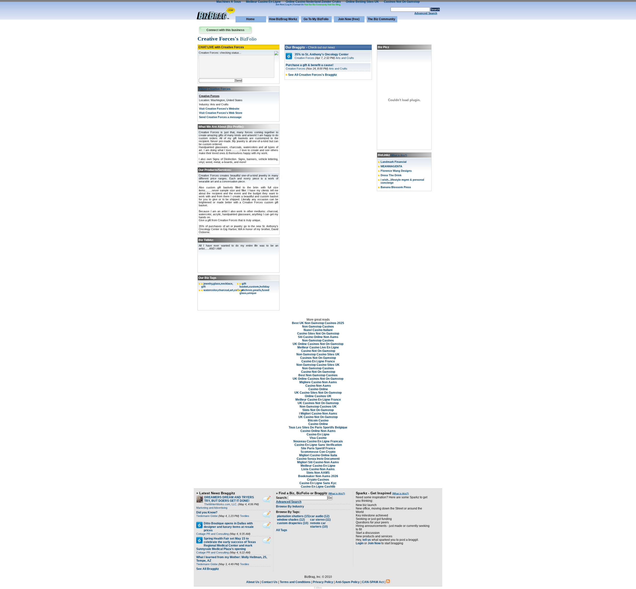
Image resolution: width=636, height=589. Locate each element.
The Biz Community (381, 19)
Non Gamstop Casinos (318, 326)
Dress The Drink (391, 175)
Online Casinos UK (318, 396)
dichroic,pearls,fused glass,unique (254, 291)
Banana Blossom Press (396, 187)
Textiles (244, 515)
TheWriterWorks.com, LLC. (220, 504)
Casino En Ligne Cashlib (318, 486)
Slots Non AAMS (318, 472)
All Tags (281, 530)
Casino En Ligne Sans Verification (318, 445)
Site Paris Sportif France (318, 448)
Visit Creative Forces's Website (219, 108)
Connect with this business (225, 30)
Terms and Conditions (295, 582)
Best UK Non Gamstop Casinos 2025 (318, 323)
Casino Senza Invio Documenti (318, 459)
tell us (366, 540)
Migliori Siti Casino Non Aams (318, 462)
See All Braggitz (207, 569)
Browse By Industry (290, 506)
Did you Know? (206, 512)
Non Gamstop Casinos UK (318, 406)
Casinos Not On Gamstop (318, 358)
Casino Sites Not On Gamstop (318, 333)
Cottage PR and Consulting (212, 533)
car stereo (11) (320, 519)
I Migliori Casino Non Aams (318, 413)
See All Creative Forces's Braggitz (312, 75)
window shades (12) (291, 519)
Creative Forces (209, 95)
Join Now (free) (348, 19)
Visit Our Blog (333, 4)
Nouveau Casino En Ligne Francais (318, 441)
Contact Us (298, 4)
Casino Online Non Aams (318, 431)
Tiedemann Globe (207, 515)
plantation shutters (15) (293, 516)
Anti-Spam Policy (347, 582)
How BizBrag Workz (283, 19)
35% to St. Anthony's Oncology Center (322, 54)
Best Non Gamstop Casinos (318, 375)
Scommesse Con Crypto (318, 452)
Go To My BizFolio (316, 19)
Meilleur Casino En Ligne (318, 465)
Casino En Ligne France (318, 361)
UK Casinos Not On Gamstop (318, 403)
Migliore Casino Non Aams (318, 382)
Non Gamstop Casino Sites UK (318, 354)
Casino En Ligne (318, 434)
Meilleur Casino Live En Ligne (318, 347)
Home (250, 19)
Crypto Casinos (318, 479)
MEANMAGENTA (391, 166)
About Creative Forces (215, 89)
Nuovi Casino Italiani (318, 330)
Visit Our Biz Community (315, 4)
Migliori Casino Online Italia (318, 455)
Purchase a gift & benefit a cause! (309, 65)
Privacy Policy (323, 582)
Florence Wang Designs (396, 170)
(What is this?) (399, 155)
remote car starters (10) (319, 524)
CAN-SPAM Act (373, 582)
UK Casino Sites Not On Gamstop (318, 392)
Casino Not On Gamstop (318, 351)
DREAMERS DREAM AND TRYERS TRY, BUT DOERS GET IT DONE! (229, 499)
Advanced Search (425, 13)
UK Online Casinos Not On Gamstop (318, 344)
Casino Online (318, 389)
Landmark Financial (393, 161)
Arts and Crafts (345, 57)
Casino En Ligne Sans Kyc (318, 483)
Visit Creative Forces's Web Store (220, 112)
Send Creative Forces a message (220, 117)
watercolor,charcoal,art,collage (223, 290)
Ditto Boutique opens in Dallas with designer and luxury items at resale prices (229, 527)
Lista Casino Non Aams (318, 469)
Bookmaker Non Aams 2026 (318, 476)
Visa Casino (318, 438)
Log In (289, 4)
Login (359, 543)
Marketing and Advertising (211, 507)
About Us (252, 582)
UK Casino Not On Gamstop (318, 417)
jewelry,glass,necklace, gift (217, 285)
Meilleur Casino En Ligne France (318, 399)
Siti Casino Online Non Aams (318, 337)
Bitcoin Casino (318, 420)
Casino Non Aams (318, 385)
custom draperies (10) (292, 523)
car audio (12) (319, 516)
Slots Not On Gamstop (318, 410)
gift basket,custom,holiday (254, 285)
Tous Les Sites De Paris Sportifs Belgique (318, 427)
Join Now (280, 4)
